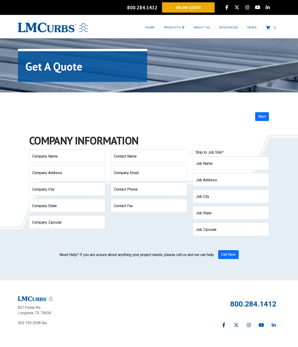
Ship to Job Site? (210, 152)
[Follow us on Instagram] (249, 325)
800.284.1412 (142, 7)
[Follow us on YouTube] (261, 325)
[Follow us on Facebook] (224, 325)
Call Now (228, 254)
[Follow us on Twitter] (236, 325)
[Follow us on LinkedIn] (274, 325)
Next (262, 116)
